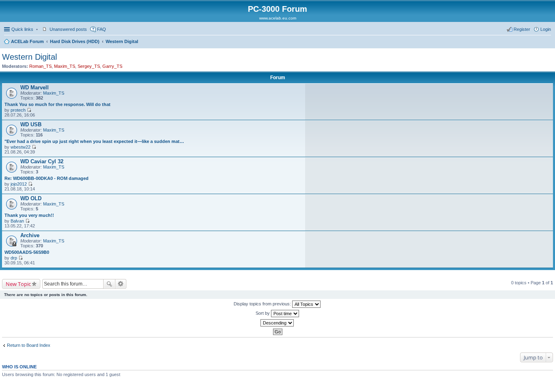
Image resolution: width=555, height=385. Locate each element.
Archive (29, 235)
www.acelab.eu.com (277, 18)
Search (109, 284)
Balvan (17, 220)
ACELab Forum (27, 41)
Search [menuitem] (547, 42)
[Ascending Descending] (277, 323)
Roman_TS (40, 66)
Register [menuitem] (522, 29)
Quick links (22, 29)
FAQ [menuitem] (101, 29)
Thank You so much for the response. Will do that (57, 104)
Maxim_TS (64, 66)
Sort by (263, 313)
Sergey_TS (89, 66)
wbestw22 (20, 147)
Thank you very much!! (29, 215)
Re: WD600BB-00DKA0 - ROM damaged (46, 178)
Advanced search (120, 284)
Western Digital (122, 41)
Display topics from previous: (263, 303)
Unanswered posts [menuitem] (68, 29)
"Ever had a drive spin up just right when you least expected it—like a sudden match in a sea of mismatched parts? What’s (94, 141)
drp (14, 257)
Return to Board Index (28, 345)
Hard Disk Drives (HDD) (75, 41)
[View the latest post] (29, 110)
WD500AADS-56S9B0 (26, 252)
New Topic (18, 284)
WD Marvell (34, 87)
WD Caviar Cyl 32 (41, 161)
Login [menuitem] (545, 29)
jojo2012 (19, 184)
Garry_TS (112, 66)
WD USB (30, 124)
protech (18, 110)
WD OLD (30, 198)
